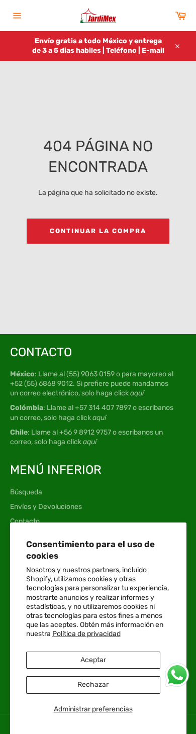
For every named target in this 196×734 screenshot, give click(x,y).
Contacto (25, 521)
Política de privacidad (86, 634)
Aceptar (93, 660)
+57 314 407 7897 (103, 407)
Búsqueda (26, 492)
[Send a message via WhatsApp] (177, 675)
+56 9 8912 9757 (85, 432)
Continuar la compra (98, 231)
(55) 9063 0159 (90, 374)
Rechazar (93, 684)
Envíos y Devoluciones (46, 506)
